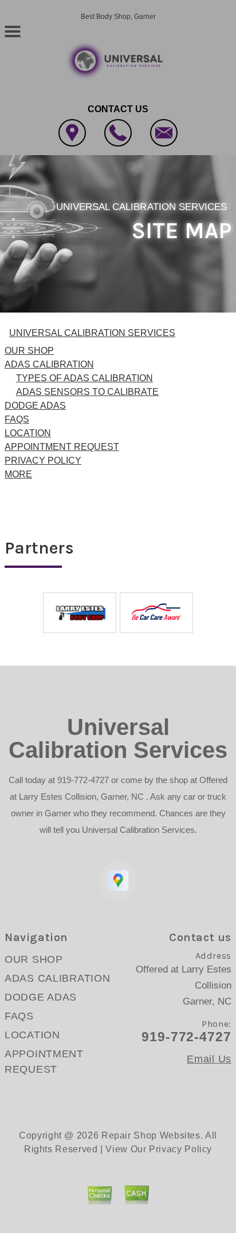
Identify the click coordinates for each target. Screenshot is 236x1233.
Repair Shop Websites (150, 1135)
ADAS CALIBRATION (49, 364)
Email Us (209, 1059)
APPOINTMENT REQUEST (62, 447)
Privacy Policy (180, 1149)
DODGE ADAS (35, 405)
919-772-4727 (83, 780)
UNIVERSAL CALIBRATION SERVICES (141, 206)
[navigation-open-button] (12, 30)
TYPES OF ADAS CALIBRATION (84, 378)
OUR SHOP (29, 350)
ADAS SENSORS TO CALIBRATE (87, 392)
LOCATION (28, 433)
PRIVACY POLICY (43, 460)
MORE (18, 474)
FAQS (17, 419)
